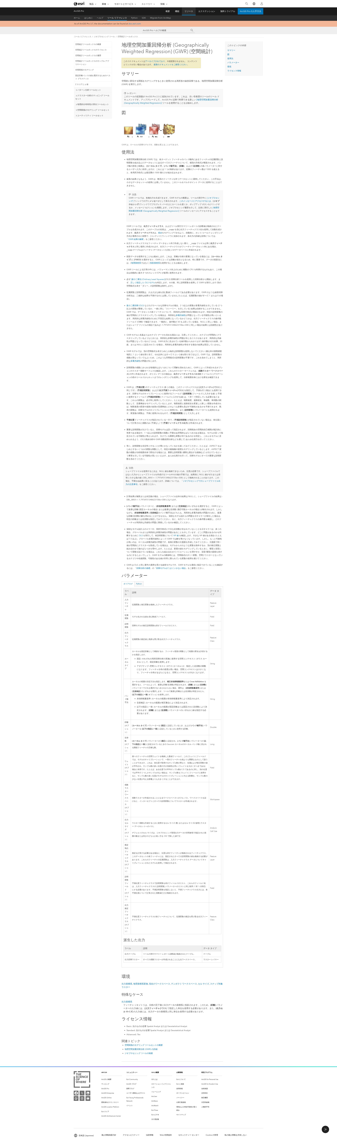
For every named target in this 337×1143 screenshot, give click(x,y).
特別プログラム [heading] (206, 1072)
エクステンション (206, 11)
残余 (160, 233)
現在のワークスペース (159, 984)
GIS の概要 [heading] (155, 1072)
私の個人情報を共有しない (236, 1135)
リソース (189, 11)
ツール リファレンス (117, 18)
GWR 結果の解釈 (136, 239)
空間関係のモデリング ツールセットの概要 (144, 1045)
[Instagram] (82, 1098)
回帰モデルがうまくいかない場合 (171, 568)
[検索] (246, 3)
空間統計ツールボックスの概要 (88, 44)
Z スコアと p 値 (81, 84)
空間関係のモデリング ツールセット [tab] (93, 110)
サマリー (231, 50)
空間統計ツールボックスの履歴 (88, 55)
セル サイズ (203, 984)
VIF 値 (176, 535)
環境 (229, 66)
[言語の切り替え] (253, 3)
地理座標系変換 (140, 984)
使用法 (230, 58)
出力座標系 (127, 984)
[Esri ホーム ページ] (79, 4)
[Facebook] (76, 1093)
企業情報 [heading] (179, 1072)
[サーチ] (192, 30)
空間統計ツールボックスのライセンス (91, 50)
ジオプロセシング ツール (104, 36)
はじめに (88, 18)
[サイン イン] (261, 4)
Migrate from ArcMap (160, 18)
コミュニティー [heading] (131, 1072)
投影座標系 (155, 263)
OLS (141, 535)
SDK (144, 18)
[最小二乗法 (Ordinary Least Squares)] (148, 279)
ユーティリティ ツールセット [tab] (90, 115)
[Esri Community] (76, 1098)
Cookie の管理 (212, 1135)
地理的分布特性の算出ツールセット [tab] (93, 104)
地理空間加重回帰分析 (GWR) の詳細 (141, 1049)
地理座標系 (136, 263)
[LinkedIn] (88, 1093)
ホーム (77, 18)
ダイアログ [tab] (128, 584)
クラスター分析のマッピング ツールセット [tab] (92, 97)
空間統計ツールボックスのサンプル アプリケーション (92, 62)
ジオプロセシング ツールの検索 (139, 1053)
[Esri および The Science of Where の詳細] (82, 1080)
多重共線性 (181, 315)
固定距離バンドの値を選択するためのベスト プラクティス (92, 77)
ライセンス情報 (234, 71)
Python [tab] (139, 584)
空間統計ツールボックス (128, 36)
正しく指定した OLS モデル (142, 282)
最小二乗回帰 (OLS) (135, 305)
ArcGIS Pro (79, 11)
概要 (168, 11)
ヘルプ (100, 18)
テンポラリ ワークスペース (184, 984)
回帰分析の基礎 (143, 568)
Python (134, 18)
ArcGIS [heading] (104, 1072)
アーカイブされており (155, 61)
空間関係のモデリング (84, 70)
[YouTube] (88, 1098)
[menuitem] (111, 1079)
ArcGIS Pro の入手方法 (250, 11)
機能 (177, 11)
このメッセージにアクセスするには (195, 201)
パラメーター (233, 62)
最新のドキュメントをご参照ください (170, 64)
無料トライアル (227, 11)
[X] (82, 1093)
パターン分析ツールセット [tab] (89, 90)
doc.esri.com (134, 23)
